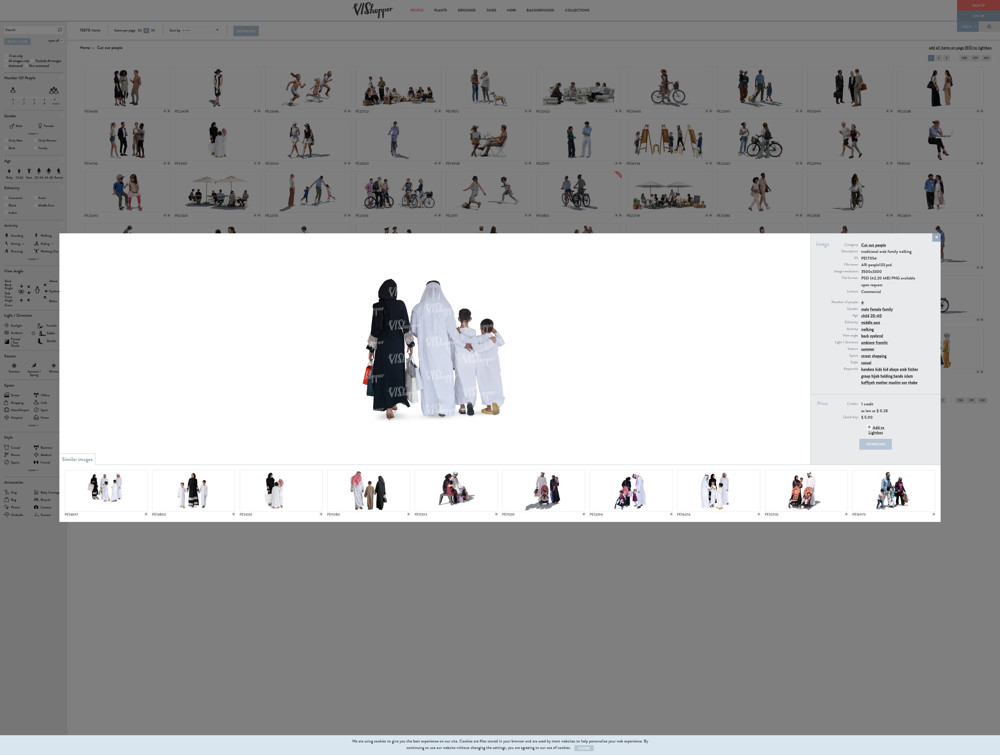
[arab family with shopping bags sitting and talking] (456, 491)
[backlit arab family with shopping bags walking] (543, 491)
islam (908, 376)
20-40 (876, 316)
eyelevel (876, 336)
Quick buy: (851, 417)
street (866, 356)
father (913, 369)
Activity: (853, 329)
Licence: (853, 291)
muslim (895, 382)
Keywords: (851, 369)
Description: (850, 251)
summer (867, 349)
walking (867, 329)
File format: (850, 278)
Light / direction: (847, 342)
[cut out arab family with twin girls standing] (631, 491)
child (865, 316)
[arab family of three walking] (368, 491)
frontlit (882, 342)
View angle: (851, 335)
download (875, 444)
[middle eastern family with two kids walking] (893, 491)
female (875, 309)
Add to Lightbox (876, 429)
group (865, 376)
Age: (855, 315)
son (904, 382)
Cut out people (873, 245)
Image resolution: (846, 271)
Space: (854, 355)
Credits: (853, 403)
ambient (868, 342)
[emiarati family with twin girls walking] (806, 491)
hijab (875, 376)
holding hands (891, 376)
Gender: (853, 309)
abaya (894, 369)
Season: (853, 348)
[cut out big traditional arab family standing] (106, 491)
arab (903, 369)
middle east (870, 322)
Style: (855, 362)
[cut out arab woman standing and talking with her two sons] (281, 491)
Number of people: (845, 302)
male (865, 309)
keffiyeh (868, 382)
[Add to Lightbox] (146, 514)
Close (584, 748)
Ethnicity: (852, 322)
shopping (879, 356)
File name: (851, 264)
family (887, 309)
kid (885, 369)
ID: (856, 258)
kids (878, 369)
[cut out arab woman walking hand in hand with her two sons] (193, 491)
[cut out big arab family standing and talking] (718, 491)
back (865, 336)
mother (882, 382)
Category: (852, 244)
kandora (867, 369)
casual (866, 363)
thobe (912, 382)
